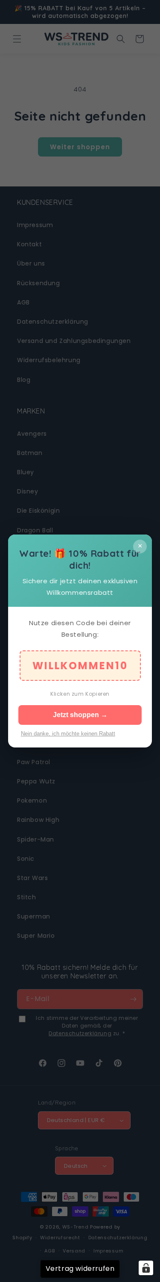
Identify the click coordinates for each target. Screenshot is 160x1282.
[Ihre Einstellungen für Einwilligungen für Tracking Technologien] (146, 1268)
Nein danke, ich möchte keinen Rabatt (68, 733)
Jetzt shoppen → (80, 714)
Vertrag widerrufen (80, 1268)
